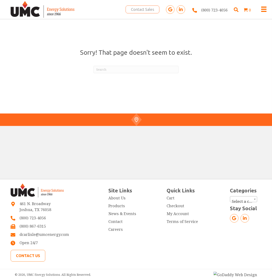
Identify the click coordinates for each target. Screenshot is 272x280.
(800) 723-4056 (214, 10)
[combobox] (243, 199)
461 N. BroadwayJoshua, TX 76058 (35, 206)
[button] (170, 9)
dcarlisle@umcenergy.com (44, 234)
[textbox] (243, 201)
